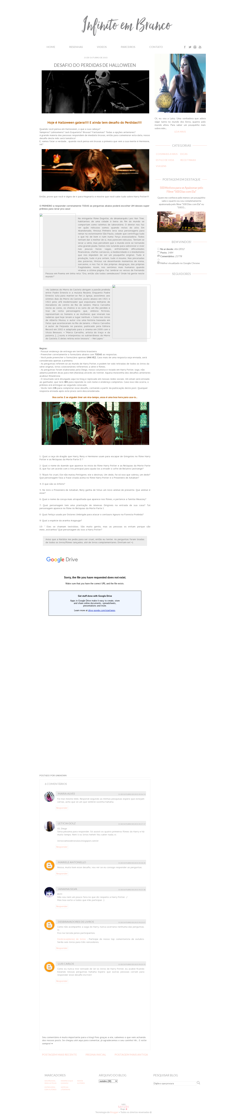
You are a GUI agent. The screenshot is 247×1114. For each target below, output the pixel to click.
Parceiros (128, 46)
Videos (102, 46)
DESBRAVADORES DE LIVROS (76, 921)
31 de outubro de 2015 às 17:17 (132, 824)
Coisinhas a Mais (167, 153)
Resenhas (76, 46)
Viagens (161, 166)
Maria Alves (66, 793)
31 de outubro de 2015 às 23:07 (132, 922)
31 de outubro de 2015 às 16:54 (132, 794)
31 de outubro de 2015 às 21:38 (132, 889)
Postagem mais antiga (131, 1054)
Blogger (114, 1112)
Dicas (184, 153)
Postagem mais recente (59, 1054)
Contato (156, 46)
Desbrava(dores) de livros (71, 939)
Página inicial (96, 1054)
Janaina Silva (67, 888)
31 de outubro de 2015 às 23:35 (132, 964)
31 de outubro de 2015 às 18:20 (132, 863)
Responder (62, 807)
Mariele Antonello (72, 862)
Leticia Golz (67, 823)
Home (51, 46)
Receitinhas (188, 160)
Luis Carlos (66, 963)
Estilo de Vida (165, 160)
